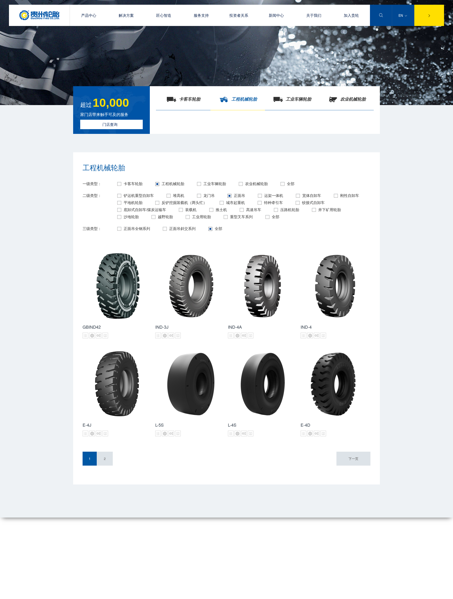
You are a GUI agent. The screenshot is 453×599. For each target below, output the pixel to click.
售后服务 (123, 533)
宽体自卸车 (311, 195)
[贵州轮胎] (39, 18)
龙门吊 (209, 195)
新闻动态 (177, 533)
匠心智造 (163, 15)
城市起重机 (235, 202)
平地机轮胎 (133, 202)
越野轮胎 (165, 216)
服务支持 (201, 15)
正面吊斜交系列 (182, 228)
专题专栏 (177, 540)
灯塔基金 (79, 567)
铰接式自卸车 (313, 202)
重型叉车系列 (241, 216)
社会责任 (79, 560)
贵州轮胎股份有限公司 (133, 594)
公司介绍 (79, 533)
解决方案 (126, 15)
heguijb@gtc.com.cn (274, 550)
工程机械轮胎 (173, 183)
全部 (290, 183)
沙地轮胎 (131, 216)
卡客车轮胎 (133, 183)
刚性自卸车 (349, 195)
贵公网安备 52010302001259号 (198, 594)
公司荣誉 (79, 547)
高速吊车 (253, 209)
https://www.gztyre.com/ (276, 560)
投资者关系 (238, 15)
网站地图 (79, 594)
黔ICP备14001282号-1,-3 (353, 594)
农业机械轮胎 (256, 183)
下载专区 (123, 547)
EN (401, 15)
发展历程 (79, 554)
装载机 (191, 209)
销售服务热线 (126, 554)
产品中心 (88, 15)
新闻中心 (276, 15)
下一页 (353, 458)
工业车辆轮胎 (214, 183)
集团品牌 (79, 540)
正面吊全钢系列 (137, 228)
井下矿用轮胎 (329, 209)
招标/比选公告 (180, 547)
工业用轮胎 (201, 216)
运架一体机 (273, 195)
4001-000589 (269, 530)
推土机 (221, 209)
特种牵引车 (273, 202)
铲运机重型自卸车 (139, 195)
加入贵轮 (351, 15)
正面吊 (239, 195)
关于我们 (313, 15)
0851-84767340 (271, 540)
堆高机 (178, 195)
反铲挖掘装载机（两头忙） (184, 202)
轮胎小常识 (124, 540)
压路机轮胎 (289, 209)
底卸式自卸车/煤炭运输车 (145, 209)
